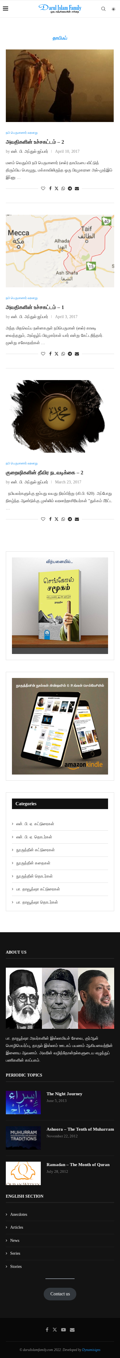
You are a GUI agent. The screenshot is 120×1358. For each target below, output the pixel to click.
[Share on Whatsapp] (63, 188)
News (14, 1240)
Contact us (60, 1293)
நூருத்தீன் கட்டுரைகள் (35, 850)
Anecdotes (18, 1214)
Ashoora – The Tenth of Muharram (80, 1129)
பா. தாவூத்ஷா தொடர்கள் (37, 902)
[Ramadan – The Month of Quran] (23, 1173)
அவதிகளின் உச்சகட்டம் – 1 (35, 307)
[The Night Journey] (23, 1102)
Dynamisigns (91, 1350)
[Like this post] (43, 188)
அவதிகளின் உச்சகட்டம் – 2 (35, 142)
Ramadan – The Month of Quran (78, 1164)
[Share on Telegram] (70, 188)
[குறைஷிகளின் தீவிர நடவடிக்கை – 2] (60, 416)
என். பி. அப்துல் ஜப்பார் (29, 151)
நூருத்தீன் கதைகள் (33, 863)
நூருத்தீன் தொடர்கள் (34, 876)
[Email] (72, 1330)
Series (15, 1253)
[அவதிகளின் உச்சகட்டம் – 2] (60, 85)
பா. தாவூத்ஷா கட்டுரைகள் (38, 889)
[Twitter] (54, 1330)
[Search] (103, 8)
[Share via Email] (77, 188)
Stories (16, 1266)
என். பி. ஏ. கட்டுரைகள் (35, 824)
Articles (16, 1227)
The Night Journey (64, 1093)
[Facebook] (47, 1330)
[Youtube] (63, 1330)
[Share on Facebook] (50, 188)
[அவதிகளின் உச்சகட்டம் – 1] (60, 251)
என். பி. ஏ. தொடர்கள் (34, 837)
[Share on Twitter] (56, 188)
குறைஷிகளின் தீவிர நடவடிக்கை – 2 (44, 472)
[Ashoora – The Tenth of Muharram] (23, 1138)
